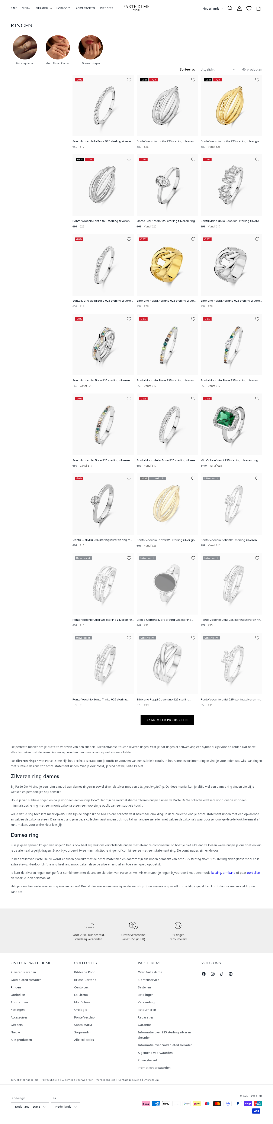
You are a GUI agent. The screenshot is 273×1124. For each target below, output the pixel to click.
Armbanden (19, 1002)
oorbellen (253, 873)
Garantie (144, 1025)
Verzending (146, 1002)
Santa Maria (83, 1025)
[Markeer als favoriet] (129, 80)
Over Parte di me (150, 972)
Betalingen (146, 995)
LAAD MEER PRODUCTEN (167, 720)
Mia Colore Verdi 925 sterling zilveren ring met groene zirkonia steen (229, 460)
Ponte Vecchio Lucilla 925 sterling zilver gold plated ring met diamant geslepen (231, 141)
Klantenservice (148, 980)
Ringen (16, 987)
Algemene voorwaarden (155, 1053)
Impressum (151, 1079)
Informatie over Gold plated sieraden (165, 1045)
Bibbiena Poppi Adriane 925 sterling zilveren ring (231, 301)
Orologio (80, 1010)
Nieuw (15, 1032)
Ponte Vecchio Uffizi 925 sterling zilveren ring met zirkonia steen (103, 620)
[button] (43, 8)
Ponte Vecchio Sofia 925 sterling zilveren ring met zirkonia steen (229, 540)
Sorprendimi (83, 1032)
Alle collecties (84, 1040)
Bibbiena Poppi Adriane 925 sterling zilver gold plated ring (165, 301)
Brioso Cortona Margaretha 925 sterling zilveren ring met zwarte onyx (164, 620)
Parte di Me (255, 1095)
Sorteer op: (188, 69)
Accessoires (19, 1017)
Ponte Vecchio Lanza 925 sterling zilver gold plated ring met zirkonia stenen (167, 540)
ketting (216, 873)
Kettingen (18, 1010)
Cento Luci (81, 987)
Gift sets (17, 1025)
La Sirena (81, 995)
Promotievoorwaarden (154, 1068)
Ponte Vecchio (84, 1017)
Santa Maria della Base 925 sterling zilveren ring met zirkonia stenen (103, 141)
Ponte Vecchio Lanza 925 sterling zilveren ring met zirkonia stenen (101, 221)
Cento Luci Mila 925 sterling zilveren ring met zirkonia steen (103, 540)
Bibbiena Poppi (85, 972)
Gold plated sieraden (26, 980)
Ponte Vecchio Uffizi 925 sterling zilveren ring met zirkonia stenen (231, 620)
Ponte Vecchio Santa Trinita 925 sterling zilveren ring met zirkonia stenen (100, 700)
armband (229, 873)
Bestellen (144, 987)
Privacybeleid (147, 1060)
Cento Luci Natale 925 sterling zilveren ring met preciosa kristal (166, 221)
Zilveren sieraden (23, 972)
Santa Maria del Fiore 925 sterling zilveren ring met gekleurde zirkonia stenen (165, 380)
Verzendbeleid (105, 1079)
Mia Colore (82, 1002)
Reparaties (146, 1017)
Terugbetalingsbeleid (25, 1079)
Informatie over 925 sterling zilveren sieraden (164, 1035)
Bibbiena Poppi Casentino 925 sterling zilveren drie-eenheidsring (163, 700)
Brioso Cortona (85, 980)
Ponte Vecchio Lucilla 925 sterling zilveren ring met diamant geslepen (165, 141)
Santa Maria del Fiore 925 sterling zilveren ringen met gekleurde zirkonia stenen (101, 380)
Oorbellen (18, 995)
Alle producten (21, 1040)
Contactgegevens (129, 1079)
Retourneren (147, 1010)
